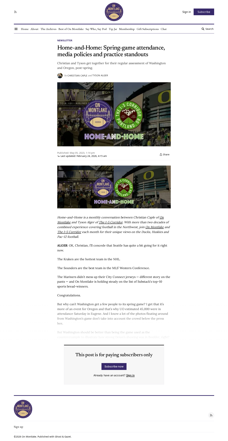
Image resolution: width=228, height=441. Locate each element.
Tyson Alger (100, 75)
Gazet (67, 436)
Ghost (58, 436)
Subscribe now (114, 366)
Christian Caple (77, 75)
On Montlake (29, 436)
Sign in (130, 375)
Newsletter (64, 40)
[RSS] (15, 11)
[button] (18, 426)
